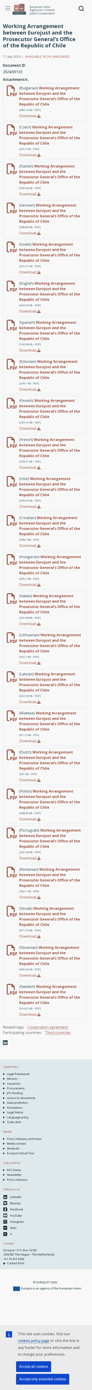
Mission (12, 1079)
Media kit (13, 1148)
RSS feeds (14, 1170)
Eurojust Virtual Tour (20, 1153)
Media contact (16, 1143)
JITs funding (15, 1093)
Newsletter (14, 1175)
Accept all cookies (33, 1366)
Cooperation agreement (47, 1027)
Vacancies (14, 1084)
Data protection (17, 1103)
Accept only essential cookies (42, 1379)
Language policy (18, 1117)
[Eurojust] (19, 9)
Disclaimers (15, 1108)
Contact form (15, 1263)
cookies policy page (33, 1341)
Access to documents (21, 1098)
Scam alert (14, 1122)
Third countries (58, 1032)
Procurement (16, 1088)
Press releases (17, 1180)
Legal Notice (15, 1112)
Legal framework (18, 1074)
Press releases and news (24, 1139)
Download (28, 115)
